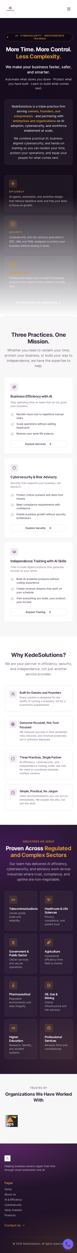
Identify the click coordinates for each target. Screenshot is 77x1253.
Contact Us (12, 1225)
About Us (10, 1194)
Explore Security (36, 528)
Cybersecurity (13, 1204)
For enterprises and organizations (38, 302)
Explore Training (35, 612)
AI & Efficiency (13, 1199)
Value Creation (13, 1210)
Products (10, 1215)
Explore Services (35, 443)
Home (8, 1189)
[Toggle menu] (69, 9)
